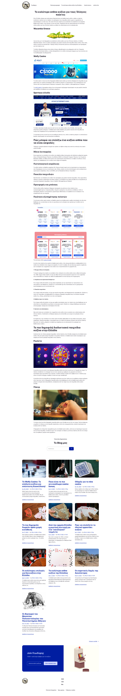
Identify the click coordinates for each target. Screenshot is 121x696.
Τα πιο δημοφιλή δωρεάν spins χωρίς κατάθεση (32, 527)
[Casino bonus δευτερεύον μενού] (91, 5)
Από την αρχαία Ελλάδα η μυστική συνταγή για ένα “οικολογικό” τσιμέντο (60, 528)
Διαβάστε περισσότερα (28, 499)
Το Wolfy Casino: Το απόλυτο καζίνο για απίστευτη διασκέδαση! (34, 484)
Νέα (62, 684)
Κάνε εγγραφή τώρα (50, 663)
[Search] (71, 448)
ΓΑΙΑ (62, 681)
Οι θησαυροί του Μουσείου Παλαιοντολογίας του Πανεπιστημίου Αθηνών (34, 617)
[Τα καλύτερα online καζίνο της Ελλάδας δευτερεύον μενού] (82, 5)
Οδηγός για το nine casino (84, 483)
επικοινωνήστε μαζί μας (35, 663)
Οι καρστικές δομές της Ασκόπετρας (86, 572)
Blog (40, 489)
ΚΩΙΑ (66, 534)
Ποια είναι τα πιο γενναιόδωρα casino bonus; (59, 484)
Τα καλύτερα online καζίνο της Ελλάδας (58, 572)
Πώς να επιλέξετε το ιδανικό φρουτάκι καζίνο (85, 527)
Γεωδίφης (34, 5)
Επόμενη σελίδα (94, 641)
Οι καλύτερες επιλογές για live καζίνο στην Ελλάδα (33, 573)
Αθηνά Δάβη (35, 489)
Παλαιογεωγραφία (55, 5)
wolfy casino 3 (38, 87)
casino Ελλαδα (47, 260)
